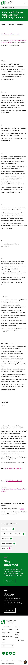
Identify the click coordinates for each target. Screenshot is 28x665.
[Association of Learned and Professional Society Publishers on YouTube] (14, 653)
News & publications (10, 524)
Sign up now (10, 581)
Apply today (9, 610)
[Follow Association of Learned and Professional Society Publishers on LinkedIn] (7, 653)
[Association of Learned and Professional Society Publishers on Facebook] (10, 653)
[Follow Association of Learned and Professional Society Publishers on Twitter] (3, 653)
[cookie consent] (25, 662)
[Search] (12, 646)
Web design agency (5, 663)
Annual (22, 508)
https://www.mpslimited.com (13, 468)
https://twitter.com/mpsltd (14, 480)
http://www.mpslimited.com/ (10, 34)
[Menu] (26, 3)
